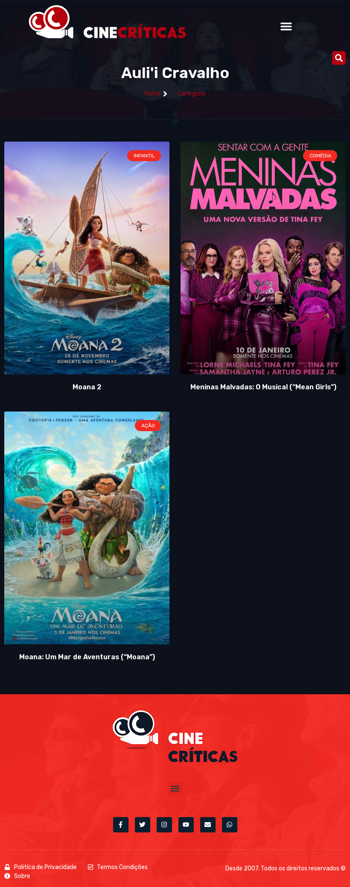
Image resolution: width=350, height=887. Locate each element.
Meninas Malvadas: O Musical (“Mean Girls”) (263, 387)
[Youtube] (186, 824)
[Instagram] (164, 824)
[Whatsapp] (229, 824)
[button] (286, 26)
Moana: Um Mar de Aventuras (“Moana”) (87, 657)
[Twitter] (142, 824)
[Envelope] (208, 824)
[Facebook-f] (120, 824)
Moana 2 (87, 387)
